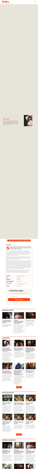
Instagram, (21, 283)
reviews (27, 319)
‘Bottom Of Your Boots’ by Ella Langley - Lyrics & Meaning (19, 422)
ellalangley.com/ (19, 286)
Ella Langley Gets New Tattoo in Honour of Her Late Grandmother (30, 371)
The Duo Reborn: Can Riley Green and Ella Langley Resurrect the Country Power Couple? (19, 322)
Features (22, 240)
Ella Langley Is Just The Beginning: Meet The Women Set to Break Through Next (6, 452)
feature (15, 319)
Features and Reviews (9, 440)
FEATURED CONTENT (7, 310)
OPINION (16, 320)
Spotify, (22, 284)
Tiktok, (24, 283)
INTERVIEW (16, 450)
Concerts (28, 240)
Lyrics (16, 240)
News (10, 240)
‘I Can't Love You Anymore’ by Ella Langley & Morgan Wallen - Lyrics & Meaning (19, 403)
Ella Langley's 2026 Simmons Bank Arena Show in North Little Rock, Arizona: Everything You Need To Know (7, 350)
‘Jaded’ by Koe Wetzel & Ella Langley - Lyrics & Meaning (6, 403)
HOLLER (3, 3)
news (3, 347)
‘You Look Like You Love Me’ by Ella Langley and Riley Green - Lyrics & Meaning (6, 321)
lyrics (3, 319)
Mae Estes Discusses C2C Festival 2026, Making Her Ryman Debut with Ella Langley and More (19, 452)
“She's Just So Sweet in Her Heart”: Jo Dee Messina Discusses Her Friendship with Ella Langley (19, 349)
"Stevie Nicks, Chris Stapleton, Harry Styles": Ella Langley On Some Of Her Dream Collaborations (7, 372)
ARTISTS (6, 3)
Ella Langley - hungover (30, 320)
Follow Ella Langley (19, 299)
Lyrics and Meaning (8, 392)
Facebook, (18, 283)
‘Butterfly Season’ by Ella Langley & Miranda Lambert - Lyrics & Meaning (7, 423)
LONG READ (4, 450)
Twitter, (26, 283)
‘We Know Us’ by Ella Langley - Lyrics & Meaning (29, 422)
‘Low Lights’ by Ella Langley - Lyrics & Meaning (29, 403)
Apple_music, (19, 284)
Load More (19, 387)
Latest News (6, 338)
